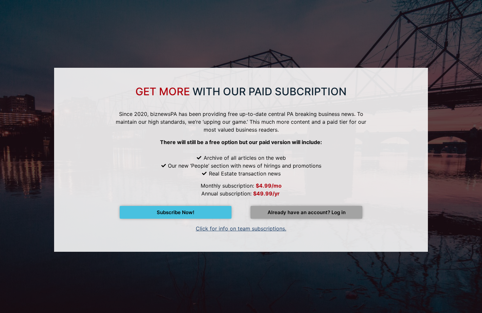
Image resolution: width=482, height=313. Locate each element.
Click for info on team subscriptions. (241, 228)
